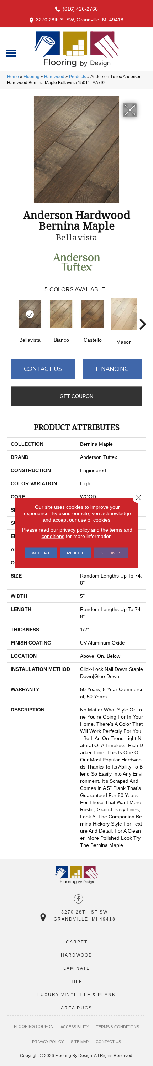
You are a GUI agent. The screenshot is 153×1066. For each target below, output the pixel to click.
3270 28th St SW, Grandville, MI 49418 (79, 19)
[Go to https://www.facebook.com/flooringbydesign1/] (78, 900)
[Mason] (123, 314)
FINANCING (112, 369)
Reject (75, 552)
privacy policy (74, 530)
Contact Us (43, 369)
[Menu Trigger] (11, 53)
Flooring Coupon (33, 1026)
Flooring (31, 76)
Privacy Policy (48, 1042)
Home (13, 76)
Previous (10, 313)
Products (77, 76)
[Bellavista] (30, 314)
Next (142, 313)
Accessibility (74, 1027)
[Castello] (92, 314)
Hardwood (54, 76)
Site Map (80, 1042)
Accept (41, 552)
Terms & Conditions (117, 1027)
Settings (111, 552)
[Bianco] (61, 314)
